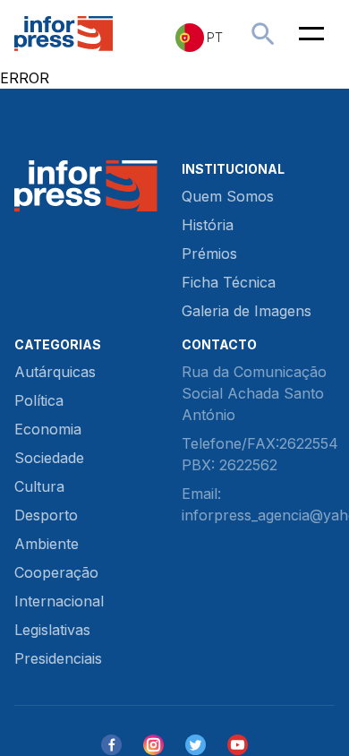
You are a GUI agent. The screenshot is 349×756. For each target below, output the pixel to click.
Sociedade (49, 458)
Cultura (39, 486)
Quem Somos (228, 196)
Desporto (46, 515)
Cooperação (56, 572)
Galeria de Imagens (246, 311)
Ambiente (46, 544)
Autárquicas (55, 372)
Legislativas (52, 630)
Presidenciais (58, 658)
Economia (47, 429)
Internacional (59, 601)
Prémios (209, 253)
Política (39, 400)
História (208, 225)
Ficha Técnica (229, 282)
